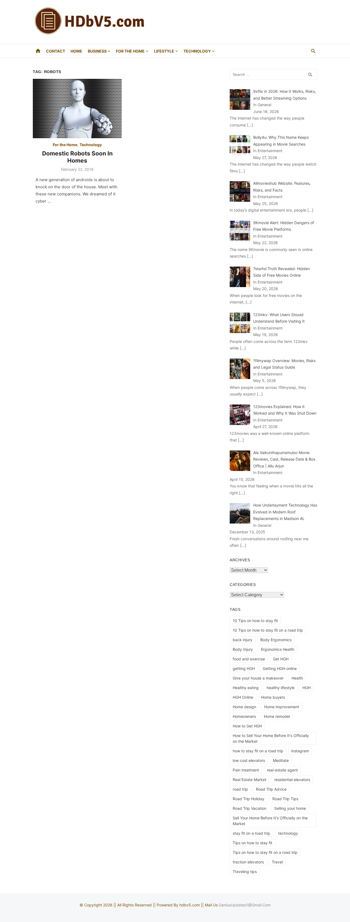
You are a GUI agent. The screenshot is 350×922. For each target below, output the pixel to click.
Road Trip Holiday (248, 798)
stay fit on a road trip (251, 833)
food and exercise (249, 659)
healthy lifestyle (280, 687)
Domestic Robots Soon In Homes (77, 157)
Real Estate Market (249, 779)
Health (297, 678)
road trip (240, 789)
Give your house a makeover (258, 678)
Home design (244, 706)
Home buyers (273, 697)
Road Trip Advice (271, 789)
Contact (55, 51)
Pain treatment (246, 770)
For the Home (130, 51)
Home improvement (281, 706)
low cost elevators (249, 760)
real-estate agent (282, 770)
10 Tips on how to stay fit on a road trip (268, 630)
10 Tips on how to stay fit (255, 620)
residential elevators (292, 779)
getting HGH (244, 668)
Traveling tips (245, 871)
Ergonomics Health (277, 649)
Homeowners (244, 716)
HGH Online (243, 697)
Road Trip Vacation (249, 808)
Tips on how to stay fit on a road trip (265, 852)
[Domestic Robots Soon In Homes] (77, 108)
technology (288, 833)
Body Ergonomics (275, 639)
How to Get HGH (247, 726)
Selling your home (290, 808)
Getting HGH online (280, 668)
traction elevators (248, 862)
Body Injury (243, 649)
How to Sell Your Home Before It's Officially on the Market (271, 738)
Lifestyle (164, 51)
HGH (306, 687)
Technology (197, 51)
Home (76, 51)
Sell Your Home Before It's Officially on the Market (270, 821)
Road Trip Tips (285, 798)
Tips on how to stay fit (252, 842)
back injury (242, 639)
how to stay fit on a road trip (258, 750)
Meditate (281, 760)
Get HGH (280, 659)
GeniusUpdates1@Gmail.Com (245, 905)
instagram (300, 750)
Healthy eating (246, 687)
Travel (277, 862)
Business (97, 51)
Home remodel (277, 716)
